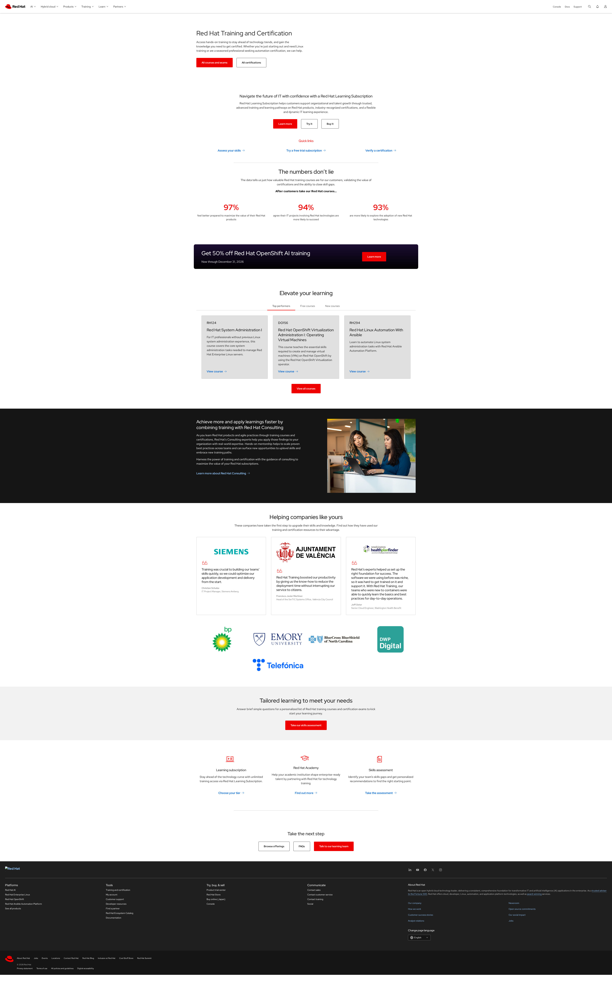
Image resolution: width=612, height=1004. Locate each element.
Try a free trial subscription (304, 150)
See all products (13, 908)
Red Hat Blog (88, 958)
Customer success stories (420, 914)
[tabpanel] (306, 354)
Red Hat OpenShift (14, 899)
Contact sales (314, 890)
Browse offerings (274, 846)
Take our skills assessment (306, 725)
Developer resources (116, 903)
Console (557, 6)
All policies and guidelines (62, 968)
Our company (414, 903)
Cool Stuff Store (126, 958)
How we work (414, 909)
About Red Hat (23, 958)
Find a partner (113, 908)
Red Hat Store (214, 894)
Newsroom (514, 903)
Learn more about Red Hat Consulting (221, 473)
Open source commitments (522, 909)
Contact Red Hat (71, 958)
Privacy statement (25, 968)
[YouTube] (417, 871)
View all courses (306, 388)
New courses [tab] (332, 306)
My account (111, 894)
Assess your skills (229, 150)
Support (578, 6)
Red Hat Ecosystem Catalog (119, 913)
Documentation (113, 917)
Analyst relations (416, 920)
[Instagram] (440, 871)
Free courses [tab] (307, 306)
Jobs (511, 920)
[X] (433, 871)
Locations (55, 958)
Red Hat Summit (144, 958)
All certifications (251, 62)
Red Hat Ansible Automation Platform (23, 903)
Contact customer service (320, 894)
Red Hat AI (10, 890)
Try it (309, 124)
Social (310, 903)
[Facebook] (425, 871)
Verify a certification (378, 150)
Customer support (115, 899)
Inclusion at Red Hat (106, 958)
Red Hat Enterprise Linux (17, 894)
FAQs (302, 846)
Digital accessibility (85, 968)
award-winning (534, 894)
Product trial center (216, 890)
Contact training (315, 899)
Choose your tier (229, 793)
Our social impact (517, 914)
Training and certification (118, 890)
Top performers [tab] (281, 306)
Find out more (304, 793)
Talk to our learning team (333, 846)
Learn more (285, 124)
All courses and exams (214, 62)
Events (45, 958)
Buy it (330, 124)
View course (215, 371)
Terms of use (41, 968)
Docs (567, 6)
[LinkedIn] (410, 871)
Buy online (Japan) (216, 899)
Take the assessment (379, 793)
